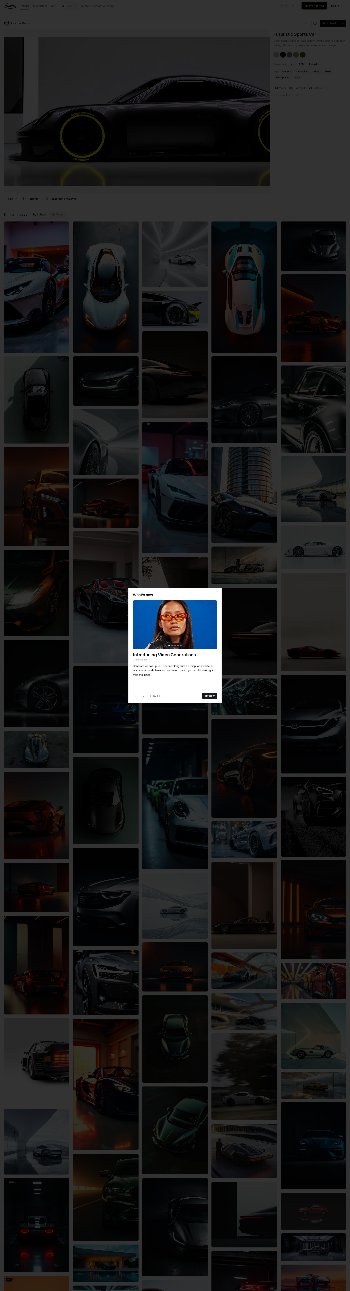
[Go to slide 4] (178, 645)
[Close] (218, 591)
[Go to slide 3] (175, 645)
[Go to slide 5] (181, 645)
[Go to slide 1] (169, 645)
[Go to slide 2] (172, 645)
